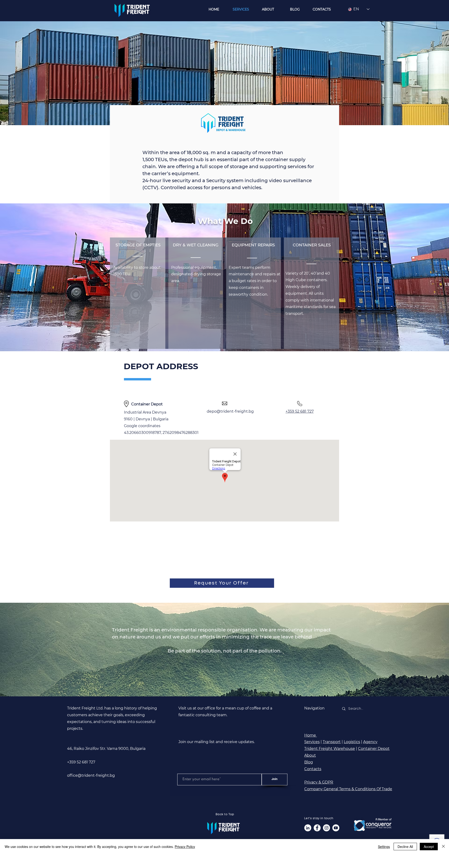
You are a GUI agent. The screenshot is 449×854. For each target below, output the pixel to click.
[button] (222, 583)
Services (312, 742)
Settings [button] (384, 846)
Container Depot (374, 748)
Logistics (352, 742)
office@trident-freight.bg (91, 775)
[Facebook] (317, 827)
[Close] (443, 846)
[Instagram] (326, 827)
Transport (332, 742)
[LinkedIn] (307, 827)
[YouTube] (335, 827)
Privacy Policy (185, 846)
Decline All (405, 846)
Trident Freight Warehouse (329, 748)
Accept (429, 846)
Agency (370, 742)
